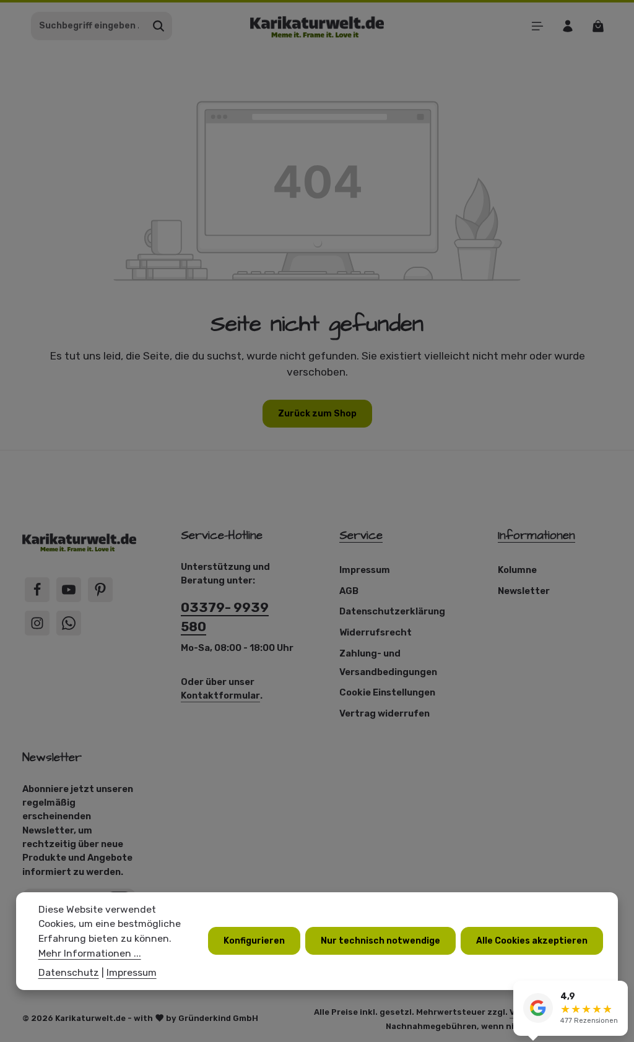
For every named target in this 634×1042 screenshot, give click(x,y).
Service (361, 535)
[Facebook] (37, 589)
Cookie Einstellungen (387, 692)
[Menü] (537, 26)
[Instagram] (37, 623)
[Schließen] (617, 992)
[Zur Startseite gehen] (317, 26)
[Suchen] (158, 26)
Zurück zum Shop (317, 413)
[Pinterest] (100, 589)
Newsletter (524, 590)
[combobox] (88, 26)
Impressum (364, 569)
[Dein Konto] (567, 26)
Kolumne (517, 569)
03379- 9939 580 (225, 617)
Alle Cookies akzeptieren (532, 941)
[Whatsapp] (68, 623)
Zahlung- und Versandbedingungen (388, 663)
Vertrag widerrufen (384, 713)
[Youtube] (68, 589)
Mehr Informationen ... (89, 953)
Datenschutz (68, 972)
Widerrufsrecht (375, 632)
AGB (348, 590)
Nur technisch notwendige (380, 941)
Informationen (536, 535)
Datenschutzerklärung (392, 611)
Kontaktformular (220, 695)
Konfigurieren (254, 941)
